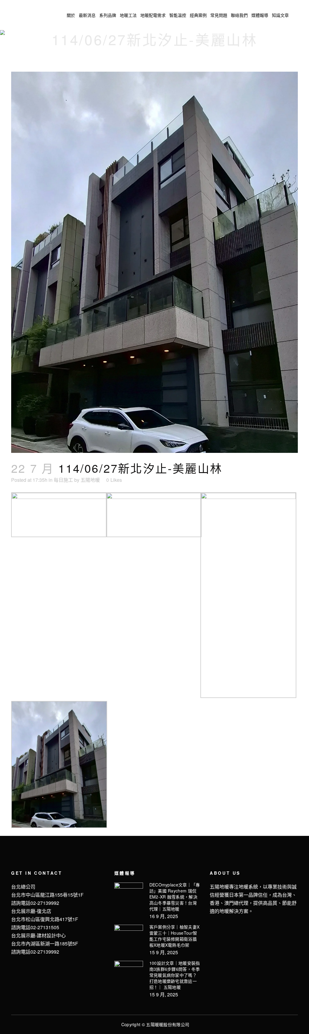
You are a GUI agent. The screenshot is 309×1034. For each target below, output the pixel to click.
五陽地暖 (90, 479)
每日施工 (63, 479)
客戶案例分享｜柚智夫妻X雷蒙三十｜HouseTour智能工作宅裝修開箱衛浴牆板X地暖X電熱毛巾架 (174, 936)
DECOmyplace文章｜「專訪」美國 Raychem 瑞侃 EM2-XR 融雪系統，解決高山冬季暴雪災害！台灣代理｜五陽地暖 (174, 897)
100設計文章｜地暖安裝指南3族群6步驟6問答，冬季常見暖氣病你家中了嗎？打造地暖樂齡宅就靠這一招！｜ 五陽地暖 (174, 975)
